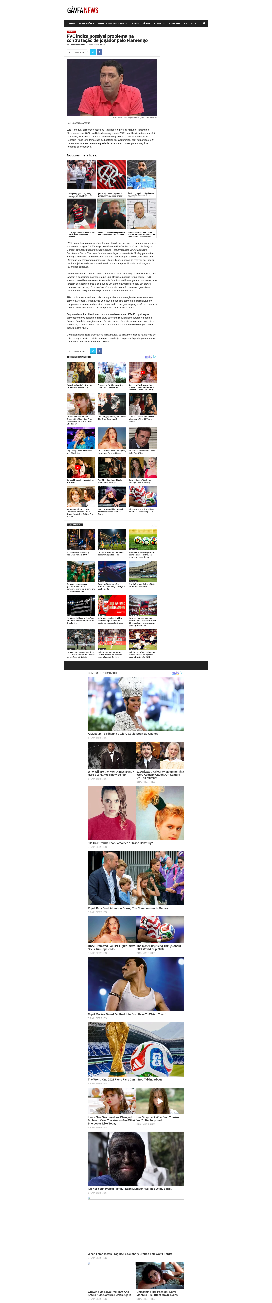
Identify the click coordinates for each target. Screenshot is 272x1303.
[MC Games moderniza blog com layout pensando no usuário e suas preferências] (112, 605)
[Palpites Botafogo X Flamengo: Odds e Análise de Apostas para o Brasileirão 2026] (143, 639)
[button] (204, 23)
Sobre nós (174, 23)
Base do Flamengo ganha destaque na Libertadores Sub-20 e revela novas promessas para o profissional (143, 622)
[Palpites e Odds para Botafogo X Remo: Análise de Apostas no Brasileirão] (81, 605)
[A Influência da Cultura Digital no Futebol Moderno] (143, 571)
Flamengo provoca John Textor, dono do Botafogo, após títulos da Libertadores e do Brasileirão (141, 234)
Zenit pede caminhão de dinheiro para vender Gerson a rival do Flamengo (141, 195)
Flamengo (71, 32)
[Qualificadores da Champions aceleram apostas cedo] (112, 539)
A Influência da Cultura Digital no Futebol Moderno (142, 585)
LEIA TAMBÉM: (74, 525)
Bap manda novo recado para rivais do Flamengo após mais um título (112, 233)
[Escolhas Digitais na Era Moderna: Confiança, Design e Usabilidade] (112, 571)
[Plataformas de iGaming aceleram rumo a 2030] (81, 539)
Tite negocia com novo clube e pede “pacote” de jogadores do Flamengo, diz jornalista (80, 195)
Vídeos (146, 23)
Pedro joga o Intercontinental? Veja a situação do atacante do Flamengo (81, 234)
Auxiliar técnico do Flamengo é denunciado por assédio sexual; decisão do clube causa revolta (110, 195)
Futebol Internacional (111, 23)
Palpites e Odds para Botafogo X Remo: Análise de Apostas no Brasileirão (80, 620)
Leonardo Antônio (77, 44)
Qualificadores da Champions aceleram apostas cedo (111, 553)
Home (72, 23)
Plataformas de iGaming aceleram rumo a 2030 (78, 553)
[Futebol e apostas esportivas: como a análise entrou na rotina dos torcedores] (143, 539)
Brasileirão (85, 23)
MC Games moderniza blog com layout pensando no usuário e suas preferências (110, 620)
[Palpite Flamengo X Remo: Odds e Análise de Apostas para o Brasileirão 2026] (112, 639)
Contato (159, 23)
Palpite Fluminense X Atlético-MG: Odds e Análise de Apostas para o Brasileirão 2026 (80, 654)
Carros (135, 23)
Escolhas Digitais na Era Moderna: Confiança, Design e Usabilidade (111, 586)
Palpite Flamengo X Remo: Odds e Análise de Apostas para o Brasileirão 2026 (110, 654)
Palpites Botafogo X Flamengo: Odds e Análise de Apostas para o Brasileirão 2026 (143, 654)
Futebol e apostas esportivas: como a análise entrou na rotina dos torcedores (142, 554)
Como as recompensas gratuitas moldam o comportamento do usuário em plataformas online (81, 588)
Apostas (189, 23)
